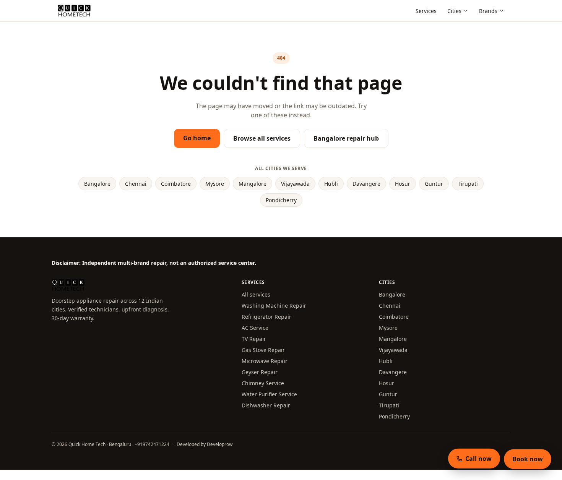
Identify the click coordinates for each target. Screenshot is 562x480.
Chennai (135, 183)
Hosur (402, 183)
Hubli (331, 183)
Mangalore (252, 183)
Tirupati (468, 183)
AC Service (255, 327)
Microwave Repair (264, 361)
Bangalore (97, 183)
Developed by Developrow (204, 444)
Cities (454, 11)
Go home (197, 138)
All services (256, 294)
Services (426, 11)
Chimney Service (263, 383)
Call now (478, 458)
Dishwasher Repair (266, 405)
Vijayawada (295, 183)
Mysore (214, 183)
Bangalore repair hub (346, 138)
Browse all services (262, 138)
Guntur (434, 183)
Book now (527, 459)
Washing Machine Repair (274, 305)
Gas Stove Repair (263, 350)
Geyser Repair (260, 372)
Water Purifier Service (269, 394)
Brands (488, 11)
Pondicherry (281, 200)
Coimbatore (176, 183)
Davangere (366, 183)
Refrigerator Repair (266, 316)
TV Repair (254, 338)
